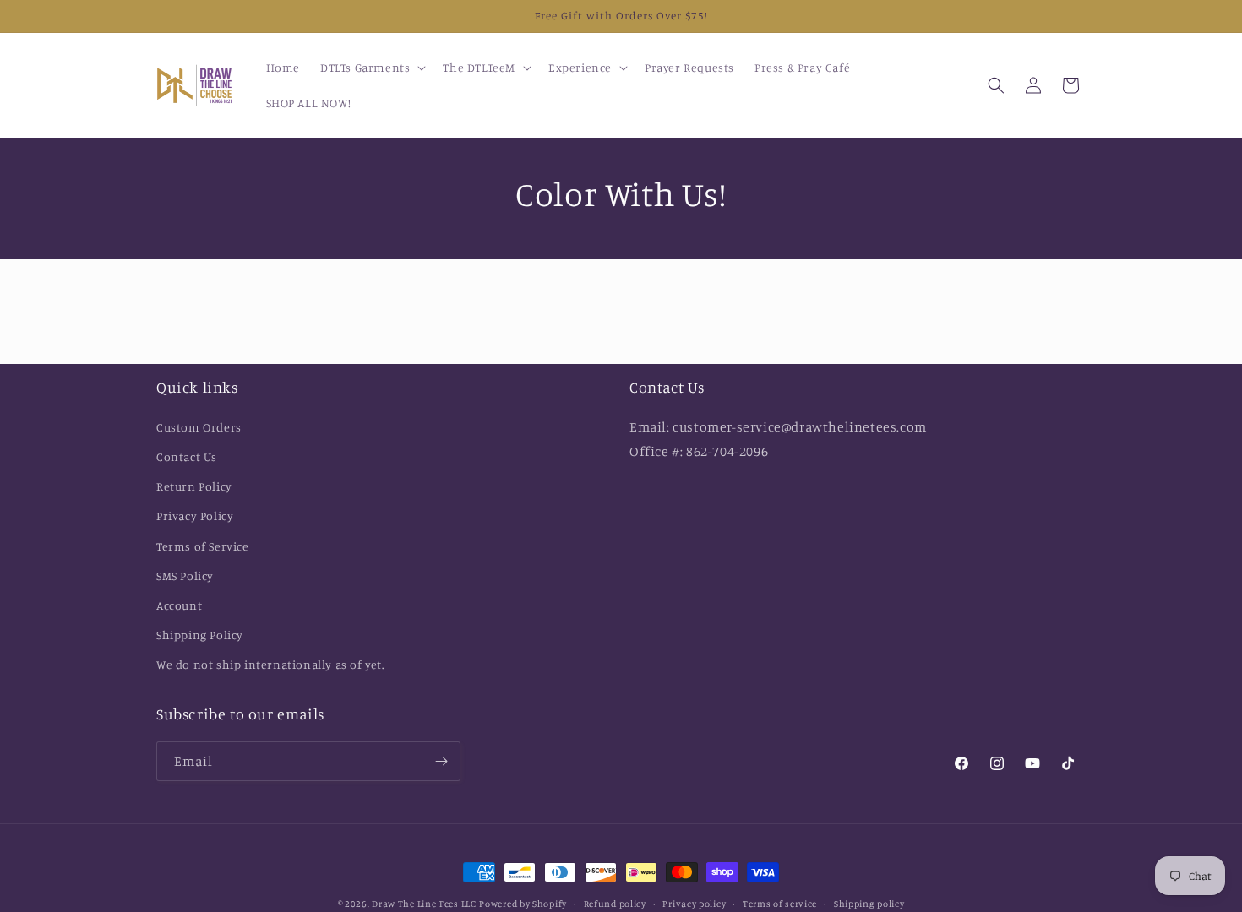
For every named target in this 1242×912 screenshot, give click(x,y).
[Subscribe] (441, 761)
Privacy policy (694, 903)
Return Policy (194, 486)
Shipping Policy (199, 634)
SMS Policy (185, 575)
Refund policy (615, 903)
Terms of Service (202, 546)
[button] (371, 67)
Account (179, 605)
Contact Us (186, 456)
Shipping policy (869, 903)
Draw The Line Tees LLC (424, 903)
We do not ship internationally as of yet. (271, 664)
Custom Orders (199, 427)
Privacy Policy (194, 515)
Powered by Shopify (523, 903)
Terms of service (780, 903)
